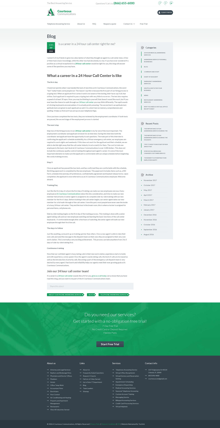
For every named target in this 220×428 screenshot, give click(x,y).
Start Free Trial (110, 344)
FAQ (94, 24)
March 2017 (148, 200)
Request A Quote (89, 376)
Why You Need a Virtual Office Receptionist (156, 108)
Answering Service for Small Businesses (155, 61)
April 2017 (148, 195)
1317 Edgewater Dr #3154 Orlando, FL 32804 (157, 371)
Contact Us (128, 24)
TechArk (142, 424)
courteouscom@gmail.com (157, 379)
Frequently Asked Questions (93, 373)
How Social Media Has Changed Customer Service (154, 152)
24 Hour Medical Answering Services (154, 54)
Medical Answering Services (126, 388)
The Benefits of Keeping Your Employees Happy (155, 159)
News (146, 95)
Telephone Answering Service (58, 24)
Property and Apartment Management (59, 402)
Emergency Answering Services (152, 82)
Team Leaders (88, 388)
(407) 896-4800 (153, 376)
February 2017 (149, 205)
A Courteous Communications (68, 194)
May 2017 (148, 190)
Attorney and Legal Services (60, 370)
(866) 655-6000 (124, 3)
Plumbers (53, 379)
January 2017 (149, 210)
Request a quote (109, 24)
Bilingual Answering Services (126, 400)
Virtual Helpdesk (122, 406)
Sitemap (86, 391)
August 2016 (149, 234)
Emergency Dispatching (124, 385)
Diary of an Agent (151, 77)
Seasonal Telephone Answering (127, 391)
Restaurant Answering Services (153, 101)
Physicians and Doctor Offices (61, 376)
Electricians (54, 391)
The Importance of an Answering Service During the (156, 130)
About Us (81, 24)
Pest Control (55, 394)
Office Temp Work (57, 385)
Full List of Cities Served (91, 379)
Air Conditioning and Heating (60, 398)
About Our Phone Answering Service (65, 295)
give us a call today (99, 276)
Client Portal (166, 12)
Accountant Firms (56, 388)
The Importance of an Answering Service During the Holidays (156, 138)
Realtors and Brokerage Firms (60, 373)
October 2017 (149, 185)
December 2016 (150, 215)
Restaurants (54, 406)
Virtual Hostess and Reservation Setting (127, 377)
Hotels (52, 382)
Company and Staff (151, 72)
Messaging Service (122, 397)
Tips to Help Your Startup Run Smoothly (156, 145)
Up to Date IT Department (92, 382)
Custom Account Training (125, 394)
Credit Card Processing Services (127, 403)
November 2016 (150, 220)
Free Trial (143, 24)
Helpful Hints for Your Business (153, 89)
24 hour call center (86, 102)
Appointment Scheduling (124, 382)
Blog (91, 295)
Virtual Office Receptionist (125, 373)
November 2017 (150, 180)
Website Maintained (128, 424)
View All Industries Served (59, 410)
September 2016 (150, 229)
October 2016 (149, 224)
